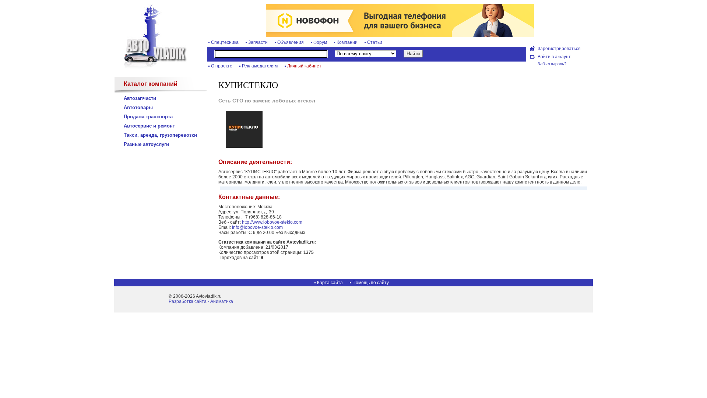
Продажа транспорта (148, 116)
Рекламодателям (260, 66)
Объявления (290, 42)
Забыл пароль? (552, 64)
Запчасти (258, 42)
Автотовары (138, 107)
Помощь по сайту (370, 282)
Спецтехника (225, 42)
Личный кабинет (304, 66)
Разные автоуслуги (146, 144)
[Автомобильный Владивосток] (151, 67)
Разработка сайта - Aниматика (201, 301)
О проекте (221, 66)
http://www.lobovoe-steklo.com (272, 222)
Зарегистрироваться (559, 48)
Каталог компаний (150, 84)
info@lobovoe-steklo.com (257, 227)
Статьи (374, 42)
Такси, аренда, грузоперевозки (160, 135)
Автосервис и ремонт (149, 126)
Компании (347, 42)
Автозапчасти (140, 98)
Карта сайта (330, 282)
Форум (320, 42)
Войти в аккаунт (554, 56)
